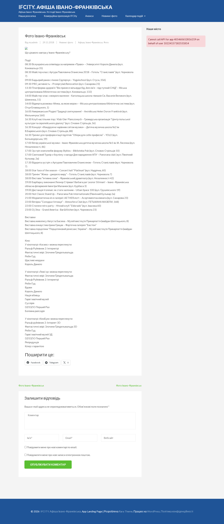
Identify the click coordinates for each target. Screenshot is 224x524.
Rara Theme (125, 511)
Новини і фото (109, 15)
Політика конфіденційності (177, 511)
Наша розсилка (27, 15)
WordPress (153, 511)
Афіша (81, 42)
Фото (106, 42)
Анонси (89, 15)
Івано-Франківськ (94, 42)
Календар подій (134, 15)
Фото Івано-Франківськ (31, 385)
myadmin (33, 42)
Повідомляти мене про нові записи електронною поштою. (58, 454)
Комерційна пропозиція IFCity (60, 15)
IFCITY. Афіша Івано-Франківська (65, 7)
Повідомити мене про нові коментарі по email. (52, 447)
